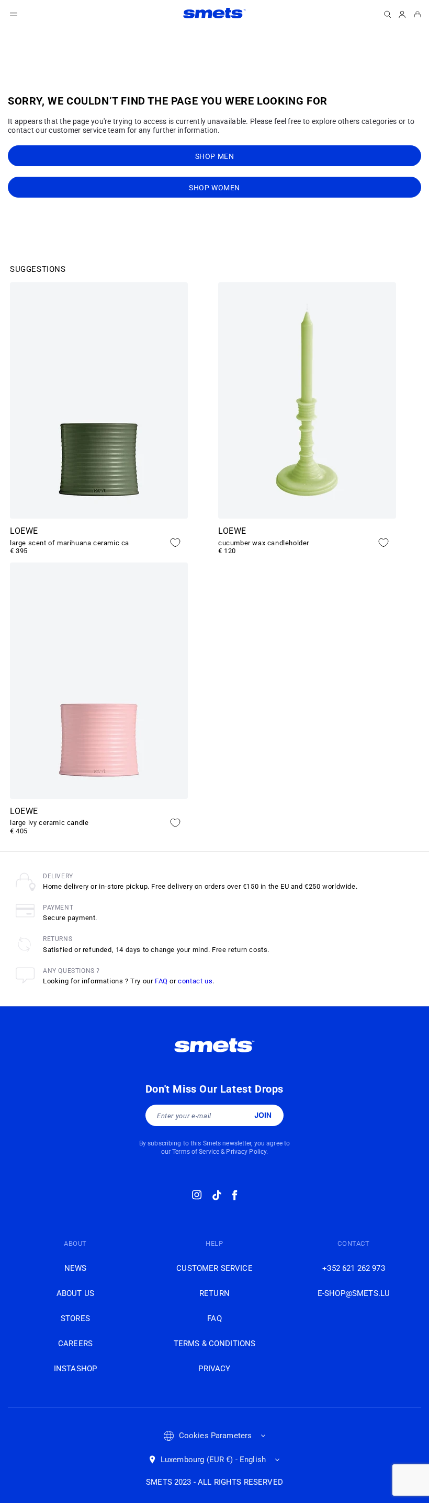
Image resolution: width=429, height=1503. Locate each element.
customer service (214, 1268)
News (75, 1268)
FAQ (161, 981)
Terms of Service (195, 1151)
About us (75, 1293)
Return (214, 1293)
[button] (13, 14)
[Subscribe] (263, 1115)
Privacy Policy (246, 1151)
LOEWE (24, 531)
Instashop (75, 1368)
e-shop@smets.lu (354, 1293)
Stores (75, 1318)
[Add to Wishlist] (175, 542)
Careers (75, 1343)
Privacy (214, 1368)
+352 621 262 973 (353, 1268)
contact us (195, 981)
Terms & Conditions (215, 1343)
